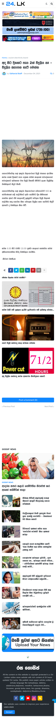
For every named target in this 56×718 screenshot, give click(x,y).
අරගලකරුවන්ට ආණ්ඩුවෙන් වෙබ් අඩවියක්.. (37, 608)
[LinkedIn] (27, 270)
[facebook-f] (16, 698)
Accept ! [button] (9, 712)
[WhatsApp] (21, 270)
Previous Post (9, 406)
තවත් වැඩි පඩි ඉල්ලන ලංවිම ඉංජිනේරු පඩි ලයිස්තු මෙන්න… (28, 310)
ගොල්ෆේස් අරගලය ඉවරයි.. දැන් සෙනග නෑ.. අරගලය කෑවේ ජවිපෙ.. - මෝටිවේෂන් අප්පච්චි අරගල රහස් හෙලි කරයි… (38, 562)
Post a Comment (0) (28, 400)
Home (4, 58)
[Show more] (44, 270)
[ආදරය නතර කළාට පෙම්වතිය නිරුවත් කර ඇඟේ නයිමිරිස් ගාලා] (28, 466)
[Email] (38, 270)
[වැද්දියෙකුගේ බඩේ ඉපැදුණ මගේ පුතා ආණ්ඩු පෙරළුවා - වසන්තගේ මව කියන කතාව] (11, 516)
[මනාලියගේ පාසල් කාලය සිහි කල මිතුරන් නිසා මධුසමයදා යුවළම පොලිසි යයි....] (11, 593)
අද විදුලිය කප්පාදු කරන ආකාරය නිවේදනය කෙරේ (23, 376)
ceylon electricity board (18, 58)
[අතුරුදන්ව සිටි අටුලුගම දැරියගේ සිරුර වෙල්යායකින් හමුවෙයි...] (11, 577)
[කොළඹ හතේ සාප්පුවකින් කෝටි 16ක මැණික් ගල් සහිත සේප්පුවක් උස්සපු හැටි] (11, 547)
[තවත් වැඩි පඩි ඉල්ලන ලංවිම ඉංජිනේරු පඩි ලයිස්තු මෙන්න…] (28, 294)
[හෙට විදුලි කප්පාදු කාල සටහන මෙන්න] (28, 327)
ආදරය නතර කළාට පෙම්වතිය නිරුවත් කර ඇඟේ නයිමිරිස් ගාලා (26, 487)
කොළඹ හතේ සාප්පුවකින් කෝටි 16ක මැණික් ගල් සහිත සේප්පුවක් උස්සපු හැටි (37, 547)
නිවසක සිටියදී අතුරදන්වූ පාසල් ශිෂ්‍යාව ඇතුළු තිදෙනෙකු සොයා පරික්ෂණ (36, 501)
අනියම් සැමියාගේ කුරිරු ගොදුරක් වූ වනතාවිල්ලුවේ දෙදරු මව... (38, 623)
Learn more (9, 707)
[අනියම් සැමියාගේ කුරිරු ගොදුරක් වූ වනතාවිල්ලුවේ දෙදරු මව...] (11, 623)
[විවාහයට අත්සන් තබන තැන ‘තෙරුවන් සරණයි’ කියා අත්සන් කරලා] (11, 532)
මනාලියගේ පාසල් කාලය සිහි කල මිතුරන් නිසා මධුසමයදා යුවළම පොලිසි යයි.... (37, 593)
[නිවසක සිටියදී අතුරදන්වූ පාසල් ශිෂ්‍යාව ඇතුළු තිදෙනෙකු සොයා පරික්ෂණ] (11, 501)
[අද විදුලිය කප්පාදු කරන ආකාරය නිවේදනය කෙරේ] (28, 361)
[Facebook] (10, 270)
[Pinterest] (33, 270)
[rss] (40, 698)
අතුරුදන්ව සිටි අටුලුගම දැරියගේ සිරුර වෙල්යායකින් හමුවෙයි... (37, 577)
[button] (3, 3)
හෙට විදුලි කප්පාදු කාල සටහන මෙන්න (18, 343)
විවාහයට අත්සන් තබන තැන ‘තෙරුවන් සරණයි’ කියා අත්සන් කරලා (36, 531)
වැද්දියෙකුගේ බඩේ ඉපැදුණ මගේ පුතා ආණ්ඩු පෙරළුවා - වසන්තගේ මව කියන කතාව (37, 516)
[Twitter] (16, 270)
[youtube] (28, 698)
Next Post (49, 406)
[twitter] (22, 698)
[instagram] (34, 698)
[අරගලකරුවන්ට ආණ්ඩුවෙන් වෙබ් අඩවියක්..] (11, 608)
